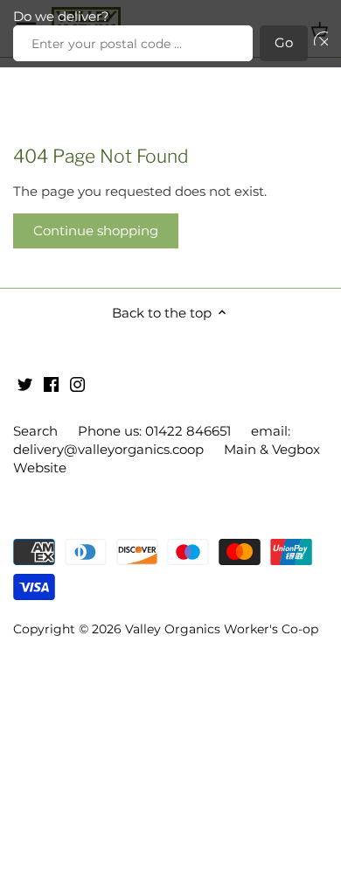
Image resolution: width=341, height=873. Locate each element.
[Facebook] (51, 383)
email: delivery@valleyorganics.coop (151, 440)
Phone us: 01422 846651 (154, 431)
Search (35, 431)
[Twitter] (24, 383)
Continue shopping (95, 230)
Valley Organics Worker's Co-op (221, 629)
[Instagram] (77, 383)
